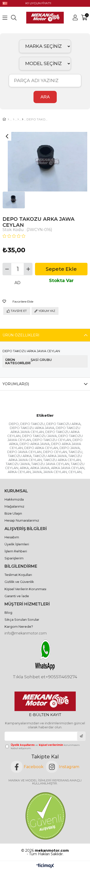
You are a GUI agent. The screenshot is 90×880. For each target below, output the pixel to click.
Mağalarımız (14, 506)
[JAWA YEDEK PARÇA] (18, 119)
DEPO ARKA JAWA (35, 444)
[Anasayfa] (8, 119)
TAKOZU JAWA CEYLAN (50, 464)
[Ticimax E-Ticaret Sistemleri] (45, 866)
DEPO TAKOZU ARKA (63, 424)
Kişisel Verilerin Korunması (25, 589)
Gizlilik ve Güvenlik (19, 582)
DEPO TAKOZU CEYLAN (51, 440)
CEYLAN (75, 472)
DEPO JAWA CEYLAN (24, 452)
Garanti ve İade (16, 596)
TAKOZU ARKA (20, 456)
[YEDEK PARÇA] (13, 119)
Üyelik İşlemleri (16, 544)
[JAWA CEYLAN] (22, 119)
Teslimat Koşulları (18, 575)
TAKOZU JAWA (18, 464)
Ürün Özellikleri (20, 335)
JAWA (37, 472)
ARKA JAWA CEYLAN (67, 468)
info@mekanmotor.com (25, 633)
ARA (45, 96)
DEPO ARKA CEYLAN (41, 448)
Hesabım (11, 537)
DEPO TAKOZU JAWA (39, 436)
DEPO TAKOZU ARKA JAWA (32, 428)
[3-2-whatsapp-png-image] (45, 655)
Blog (8, 612)
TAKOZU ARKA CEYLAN (62, 460)
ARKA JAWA (40, 468)
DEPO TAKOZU (32, 424)
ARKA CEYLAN (19, 472)
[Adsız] (45, 701)
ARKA (24, 468)
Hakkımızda (14, 499)
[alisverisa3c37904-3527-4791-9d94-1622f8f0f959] (45, 816)
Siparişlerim (14, 558)
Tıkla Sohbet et (29, 677)
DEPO (14, 424)
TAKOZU (75, 452)
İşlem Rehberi (15, 551)
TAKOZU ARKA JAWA (50, 456)
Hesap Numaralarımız (21, 520)
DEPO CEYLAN (55, 452)
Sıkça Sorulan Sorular (21, 619)
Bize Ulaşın (13, 513)
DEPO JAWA (70, 448)
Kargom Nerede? (18, 626)
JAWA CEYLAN (55, 472)
